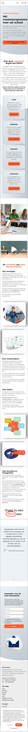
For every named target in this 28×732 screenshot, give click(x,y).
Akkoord (19, 724)
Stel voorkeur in (14, 728)
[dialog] (14, 366)
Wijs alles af (10, 724)
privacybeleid (6, 720)
